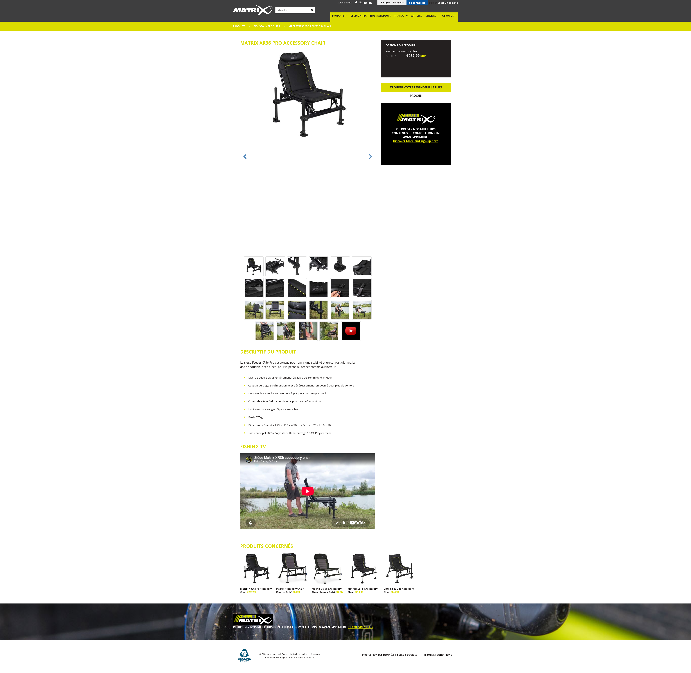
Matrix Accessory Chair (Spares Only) (290, 590)
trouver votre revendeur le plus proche (416, 88)
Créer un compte (448, 2)
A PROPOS (448, 15)
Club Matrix (359, 15)
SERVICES (431, 15)
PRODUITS (338, 15)
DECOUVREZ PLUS (360, 627)
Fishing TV (401, 15)
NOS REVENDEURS (380, 15)
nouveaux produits (267, 26)
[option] (307, 95)
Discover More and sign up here (415, 141)
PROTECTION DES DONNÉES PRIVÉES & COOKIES (389, 654)
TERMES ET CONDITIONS (438, 654)
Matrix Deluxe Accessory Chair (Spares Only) (327, 590)
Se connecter (417, 2)
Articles (416, 15)
